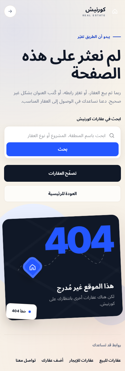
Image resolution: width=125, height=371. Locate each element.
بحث (62, 149)
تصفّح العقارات (62, 173)
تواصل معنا (26, 360)
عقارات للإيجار (81, 360)
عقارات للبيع (110, 360)
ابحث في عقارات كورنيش (99, 118)
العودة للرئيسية (62, 193)
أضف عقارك (52, 360)
